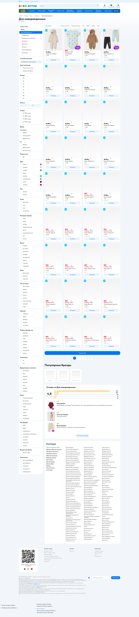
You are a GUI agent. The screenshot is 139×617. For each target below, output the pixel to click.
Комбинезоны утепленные (28, 38)
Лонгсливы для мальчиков (89, 458)
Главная (21, 16)
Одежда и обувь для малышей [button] (54, 449)
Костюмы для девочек (89, 500)
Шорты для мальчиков (89, 453)
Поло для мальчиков (70, 540)
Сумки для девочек (106, 538)
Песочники (25, 44)
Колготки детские (106, 498)
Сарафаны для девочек (71, 463)
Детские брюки (105, 458)
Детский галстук (105, 529)
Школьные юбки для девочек (72, 458)
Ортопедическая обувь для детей (109, 467)
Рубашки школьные (70, 488)
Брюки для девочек (88, 494)
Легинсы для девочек (88, 472)
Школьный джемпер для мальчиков (73, 486)
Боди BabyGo (61, 403)
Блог (96, 554)
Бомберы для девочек (89, 498)
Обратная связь (47, 559)
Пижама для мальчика (88, 449)
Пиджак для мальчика (106, 456)
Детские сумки (105, 527)
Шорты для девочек (88, 489)
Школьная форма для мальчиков (73, 453)
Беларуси (28, 578)
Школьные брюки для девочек (72, 467)
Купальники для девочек (107, 496)
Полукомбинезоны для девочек (91, 507)
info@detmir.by (36, 584)
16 (89, 358)
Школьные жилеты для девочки (73, 484)
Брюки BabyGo (61, 426)
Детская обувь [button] (50, 464)
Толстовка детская (88, 539)
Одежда (37, 16)
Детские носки (105, 500)
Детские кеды (105, 491)
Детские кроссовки (106, 471)
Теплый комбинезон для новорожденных (71, 512)
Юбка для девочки (88, 463)
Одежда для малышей (70, 499)
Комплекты (24, 41)
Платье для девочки (88, 462)
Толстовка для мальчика (71, 537)
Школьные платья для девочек (72, 460)
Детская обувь (105, 463)
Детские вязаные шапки (107, 531)
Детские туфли (87, 523)
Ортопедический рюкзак (107, 514)
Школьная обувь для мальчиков (73, 471)
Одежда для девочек (88, 471)
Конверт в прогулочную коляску (73, 508)
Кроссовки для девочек (89, 514)
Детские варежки (106, 518)
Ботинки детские (106, 487)
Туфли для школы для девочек (72, 469)
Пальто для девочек (88, 487)
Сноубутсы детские (106, 465)
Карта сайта (46, 561)
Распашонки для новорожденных (73, 503)
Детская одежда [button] (50, 462)
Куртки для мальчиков (70, 524)
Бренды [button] (48, 466)
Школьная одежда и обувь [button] (53, 447)
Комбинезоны (25, 35)
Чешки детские (105, 469)
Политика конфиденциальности (51, 556)
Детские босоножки (106, 482)
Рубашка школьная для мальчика (73, 462)
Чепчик (103, 516)
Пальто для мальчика (88, 447)
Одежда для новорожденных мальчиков (72, 515)
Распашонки (25, 52)
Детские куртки (87, 530)
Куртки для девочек (88, 505)
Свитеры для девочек (88, 478)
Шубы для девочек (88, 474)
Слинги (85, 526)
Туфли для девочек (88, 512)
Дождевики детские (106, 451)
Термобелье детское (106, 453)
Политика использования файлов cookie (53, 558)
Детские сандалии (106, 480)
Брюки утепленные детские (108, 462)
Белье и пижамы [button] (50, 468)
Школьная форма (69, 447)
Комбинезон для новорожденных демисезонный (73, 520)
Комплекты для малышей (71, 522)
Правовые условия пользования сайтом (41, 576)
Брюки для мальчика (70, 530)
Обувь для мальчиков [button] (51, 455)
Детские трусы (105, 511)
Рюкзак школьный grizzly (71, 451)
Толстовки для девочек (89, 465)
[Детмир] (28, 6)
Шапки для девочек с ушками (108, 536)
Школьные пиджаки (70, 492)
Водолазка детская (106, 449)
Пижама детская (105, 503)
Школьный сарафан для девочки (73, 483)
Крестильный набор (70, 510)
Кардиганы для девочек (89, 467)
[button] (116, 11)
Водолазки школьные (70, 490)
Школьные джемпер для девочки (73, 478)
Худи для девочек (88, 502)
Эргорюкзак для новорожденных (73, 506)
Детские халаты (105, 505)
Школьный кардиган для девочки (73, 476)
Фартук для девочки (70, 465)
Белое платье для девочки (89, 492)
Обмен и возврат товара (49, 552)
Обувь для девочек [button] (51, 457)
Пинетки (68, 497)
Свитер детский (105, 460)
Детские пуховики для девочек (91, 482)
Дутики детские (105, 485)
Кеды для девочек (88, 521)
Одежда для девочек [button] (51, 453)
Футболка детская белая (107, 454)
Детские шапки (105, 520)
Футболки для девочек (89, 469)
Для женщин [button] (49, 459)
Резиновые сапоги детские (108, 474)
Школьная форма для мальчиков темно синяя (73, 481)
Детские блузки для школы (72, 456)
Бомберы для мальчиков (89, 451)
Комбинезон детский (88, 528)
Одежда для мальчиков (89, 456)
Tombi (103, 483)
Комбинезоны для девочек (90, 483)
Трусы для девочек (106, 502)
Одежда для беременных (89, 524)
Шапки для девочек (106, 523)
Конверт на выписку (70, 495)
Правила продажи (48, 554)
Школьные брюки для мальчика (73, 454)
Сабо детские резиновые (107, 489)
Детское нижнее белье (107, 509)
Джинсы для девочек (88, 491)
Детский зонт (105, 540)
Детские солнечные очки (107, 532)
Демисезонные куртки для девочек (91, 480)
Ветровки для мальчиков (71, 528)
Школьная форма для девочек (72, 449)
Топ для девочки (105, 512)
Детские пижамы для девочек (90, 476)
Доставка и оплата (48, 551)
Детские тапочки (106, 472)
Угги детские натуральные (108, 476)
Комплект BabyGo (62, 414)
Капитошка (104, 494)
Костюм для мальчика (70, 535)
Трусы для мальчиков (106, 507)
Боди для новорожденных (71, 501)
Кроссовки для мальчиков (89, 511)
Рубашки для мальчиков (71, 539)
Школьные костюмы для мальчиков (73, 474)
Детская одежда (69, 494)
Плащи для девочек (88, 537)
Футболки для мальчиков (71, 533)
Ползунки (86, 532)
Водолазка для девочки (89, 509)
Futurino (104, 492)
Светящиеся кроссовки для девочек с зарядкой (92, 517)
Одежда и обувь (28, 16)
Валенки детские (106, 478)
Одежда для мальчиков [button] (52, 451)
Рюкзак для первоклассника (108, 522)
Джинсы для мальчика (88, 460)
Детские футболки (88, 534)
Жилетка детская (105, 447)
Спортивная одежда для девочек (91, 485)
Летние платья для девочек (90, 496)
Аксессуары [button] (49, 470)
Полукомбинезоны (26, 50)
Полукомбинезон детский (90, 535)
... (87, 358)
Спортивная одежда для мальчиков (73, 526)
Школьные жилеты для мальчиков (73, 472)
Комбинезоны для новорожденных (73, 504)
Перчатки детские (106, 525)
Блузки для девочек (88, 503)
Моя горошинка (69, 518)
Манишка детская (106, 534)
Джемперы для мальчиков (89, 454)
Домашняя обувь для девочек (90, 519)
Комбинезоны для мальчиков (72, 531)
